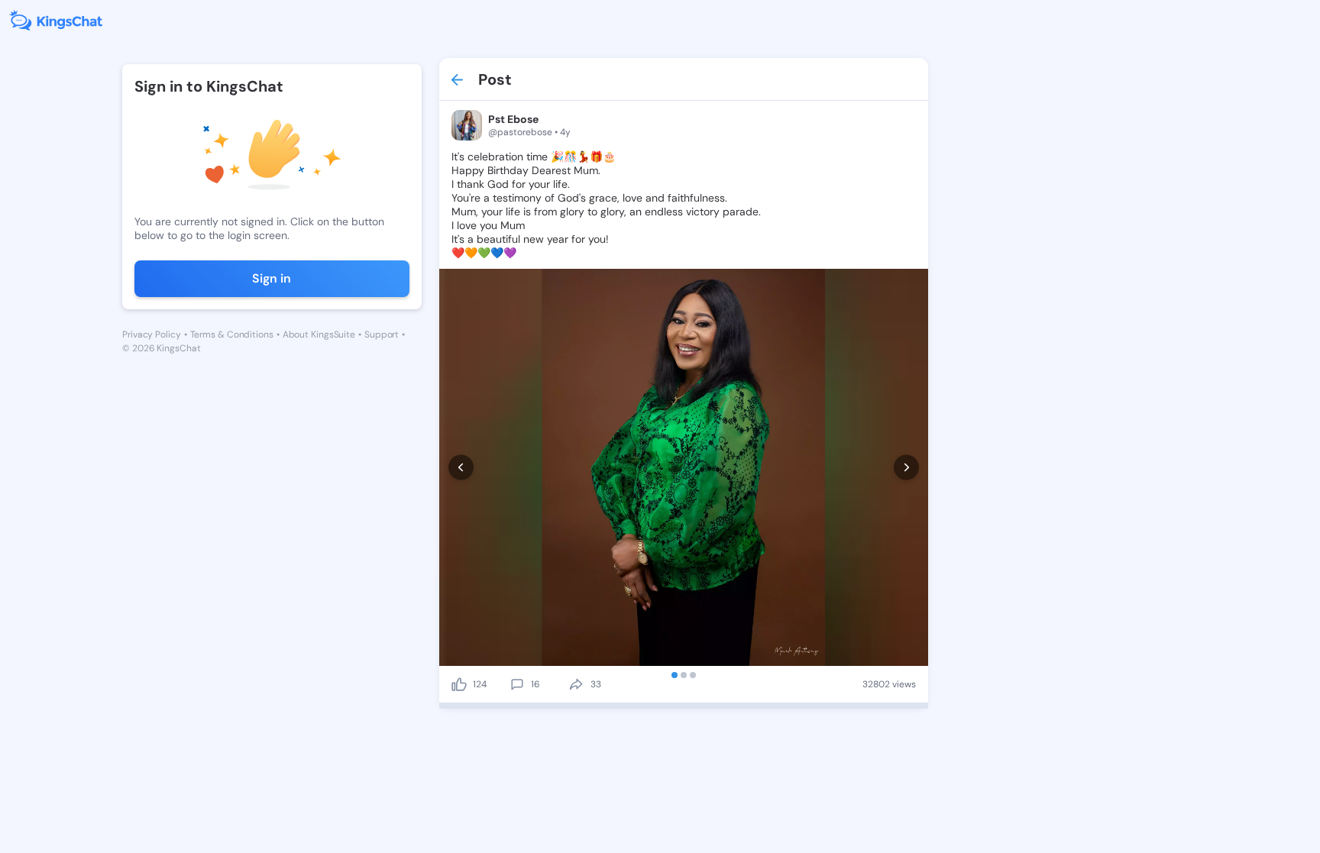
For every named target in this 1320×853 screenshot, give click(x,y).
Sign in (271, 278)
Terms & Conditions (231, 334)
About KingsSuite (319, 334)
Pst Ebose (513, 119)
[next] (906, 467)
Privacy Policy (151, 334)
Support (381, 334)
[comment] (517, 684)
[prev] (461, 467)
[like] (459, 684)
